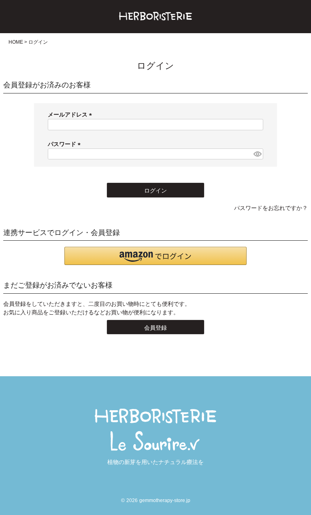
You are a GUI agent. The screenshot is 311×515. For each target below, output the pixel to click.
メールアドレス (71, 114)
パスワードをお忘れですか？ (271, 208)
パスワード (65, 144)
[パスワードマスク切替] (257, 154)
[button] (155, 256)
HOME (16, 42)
